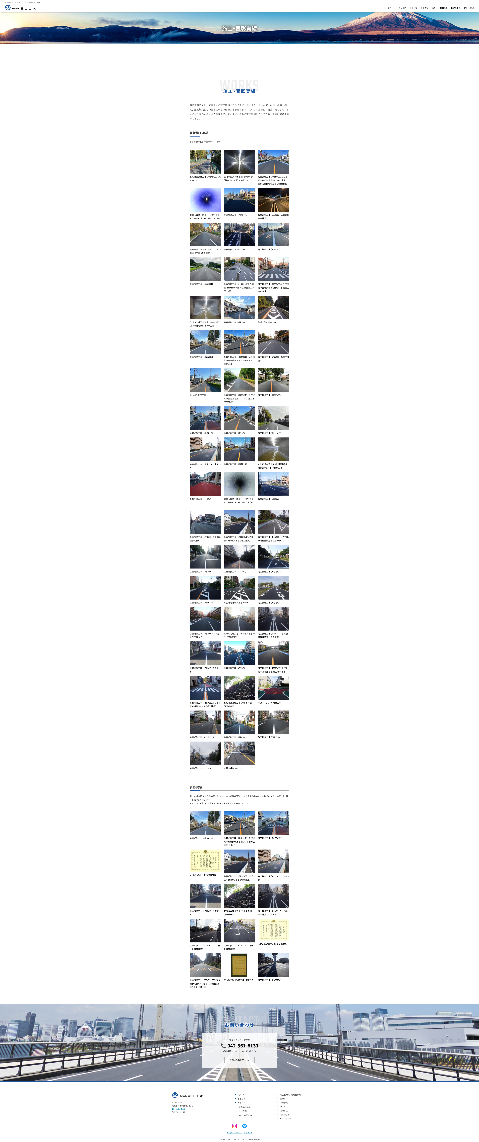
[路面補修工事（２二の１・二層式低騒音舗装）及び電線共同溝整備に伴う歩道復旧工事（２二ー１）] (205, 975)
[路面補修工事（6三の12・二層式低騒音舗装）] (273, 209)
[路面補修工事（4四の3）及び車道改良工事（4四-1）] (205, 628)
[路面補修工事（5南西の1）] (239, 459)
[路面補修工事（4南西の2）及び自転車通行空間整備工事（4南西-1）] (273, 663)
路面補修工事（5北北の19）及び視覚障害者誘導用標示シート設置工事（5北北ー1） (239, 360)
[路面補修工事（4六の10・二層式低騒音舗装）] (205, 532)
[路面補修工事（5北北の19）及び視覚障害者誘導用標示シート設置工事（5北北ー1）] (239, 351)
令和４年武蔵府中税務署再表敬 (272, 944)
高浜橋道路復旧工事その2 (236, 602)
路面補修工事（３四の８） (235, 737)
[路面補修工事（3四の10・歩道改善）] (205, 663)
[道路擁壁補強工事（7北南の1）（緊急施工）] (205, 171)
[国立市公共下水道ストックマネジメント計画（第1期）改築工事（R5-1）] (239, 493)
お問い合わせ (469, 8)
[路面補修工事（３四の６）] (273, 732)
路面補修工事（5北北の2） (270, 433)
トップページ (390, 8)
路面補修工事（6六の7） (234, 249)
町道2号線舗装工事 (267, 322)
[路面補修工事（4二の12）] (239, 566)
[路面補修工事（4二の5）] (205, 763)
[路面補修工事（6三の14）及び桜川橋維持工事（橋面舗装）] (205, 244)
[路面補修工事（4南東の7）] (205, 597)
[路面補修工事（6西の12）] (273, 244)
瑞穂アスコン (285, 1098)
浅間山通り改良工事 (233, 768)
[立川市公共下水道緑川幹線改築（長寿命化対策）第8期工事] (239, 171)
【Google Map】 (178, 1109)
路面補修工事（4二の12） (235, 571)
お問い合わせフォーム (239, 1059)
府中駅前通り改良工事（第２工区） (239, 980)
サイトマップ (248, 1133)
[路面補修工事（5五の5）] (239, 428)
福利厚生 (444, 8)
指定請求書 (455, 8)
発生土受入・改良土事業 (290, 1094)
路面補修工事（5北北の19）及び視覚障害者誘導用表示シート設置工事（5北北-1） (239, 842)
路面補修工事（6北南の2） (201, 356)
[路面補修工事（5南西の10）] (273, 390)
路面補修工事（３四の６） (269, 737)
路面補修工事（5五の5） (234, 433)
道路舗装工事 (245, 1107)
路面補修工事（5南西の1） (235, 464)
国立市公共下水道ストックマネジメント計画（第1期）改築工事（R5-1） (239, 502)
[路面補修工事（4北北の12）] (273, 597)
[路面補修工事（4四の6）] (205, 566)
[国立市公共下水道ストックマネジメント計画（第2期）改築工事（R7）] (205, 209)
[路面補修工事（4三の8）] (239, 663)
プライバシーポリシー (234, 1133)
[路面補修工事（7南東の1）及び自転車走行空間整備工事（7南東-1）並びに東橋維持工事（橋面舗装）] (273, 171)
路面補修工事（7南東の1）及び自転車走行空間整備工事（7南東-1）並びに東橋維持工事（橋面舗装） (273, 180)
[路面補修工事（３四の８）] (239, 732)
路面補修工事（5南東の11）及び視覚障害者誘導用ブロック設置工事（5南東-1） (239, 398)
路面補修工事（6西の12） (269, 249)
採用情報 (424, 8)
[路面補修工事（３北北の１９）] (205, 732)
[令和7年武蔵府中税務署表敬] (205, 870)
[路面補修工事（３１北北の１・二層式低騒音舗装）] (205, 940)
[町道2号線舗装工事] (273, 317)
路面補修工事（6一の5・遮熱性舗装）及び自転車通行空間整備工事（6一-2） (239, 287)
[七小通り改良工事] (205, 390)
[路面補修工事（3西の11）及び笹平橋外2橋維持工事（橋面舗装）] (205, 697)
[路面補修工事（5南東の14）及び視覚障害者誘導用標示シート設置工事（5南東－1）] (273, 279)
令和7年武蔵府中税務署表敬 (203, 874)
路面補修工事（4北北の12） (270, 602)
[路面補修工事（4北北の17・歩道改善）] (205, 459)
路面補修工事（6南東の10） (202, 283)
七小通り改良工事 (198, 394)
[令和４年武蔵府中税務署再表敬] (273, 939)
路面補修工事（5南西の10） (270, 394)
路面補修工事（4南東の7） (201, 602)
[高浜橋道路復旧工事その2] (239, 597)
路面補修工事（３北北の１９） (203, 737)
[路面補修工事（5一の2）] (205, 493)
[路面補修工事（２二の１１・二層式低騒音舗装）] (239, 940)
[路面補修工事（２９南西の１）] (273, 975)
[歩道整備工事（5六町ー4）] (239, 209)
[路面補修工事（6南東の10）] (205, 279)
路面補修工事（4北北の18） (270, 571)
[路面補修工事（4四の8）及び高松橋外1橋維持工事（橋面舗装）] (239, 532)
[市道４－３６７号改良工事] (273, 697)
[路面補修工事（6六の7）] (239, 244)
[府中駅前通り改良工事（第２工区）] (239, 975)
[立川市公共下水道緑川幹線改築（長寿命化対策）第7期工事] (205, 317)
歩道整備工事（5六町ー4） (235, 214)
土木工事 (243, 1111)
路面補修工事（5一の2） (200, 498)
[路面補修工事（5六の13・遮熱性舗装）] (273, 352)
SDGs (434, 8)
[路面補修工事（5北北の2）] (273, 428)
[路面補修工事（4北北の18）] (273, 566)
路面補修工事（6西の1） (234, 322)
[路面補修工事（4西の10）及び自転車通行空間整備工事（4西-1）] (273, 532)
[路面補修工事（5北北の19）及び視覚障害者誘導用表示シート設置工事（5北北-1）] (239, 833)
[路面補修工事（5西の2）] (273, 493)
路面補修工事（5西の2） (268, 498)
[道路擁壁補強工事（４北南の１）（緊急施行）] (239, 697)
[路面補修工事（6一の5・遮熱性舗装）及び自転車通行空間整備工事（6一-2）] (239, 279)
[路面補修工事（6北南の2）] (205, 352)
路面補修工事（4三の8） (234, 668)
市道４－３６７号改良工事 (269, 702)
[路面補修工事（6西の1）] (239, 317)
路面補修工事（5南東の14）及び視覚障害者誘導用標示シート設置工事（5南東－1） (273, 288)
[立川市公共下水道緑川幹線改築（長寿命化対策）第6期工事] (273, 459)
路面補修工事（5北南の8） (201, 433)
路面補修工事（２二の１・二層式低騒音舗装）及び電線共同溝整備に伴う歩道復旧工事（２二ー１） (205, 983)
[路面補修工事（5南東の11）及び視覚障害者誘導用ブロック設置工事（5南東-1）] (239, 390)
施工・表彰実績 (245, 1115)
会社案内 (402, 8)
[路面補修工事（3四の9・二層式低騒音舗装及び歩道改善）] (273, 628)
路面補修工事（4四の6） (200, 571)
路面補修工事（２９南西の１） (271, 980)
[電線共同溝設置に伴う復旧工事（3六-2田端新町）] (239, 628)
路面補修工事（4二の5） (200, 768)
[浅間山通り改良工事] (239, 763)
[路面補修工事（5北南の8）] (205, 428)
